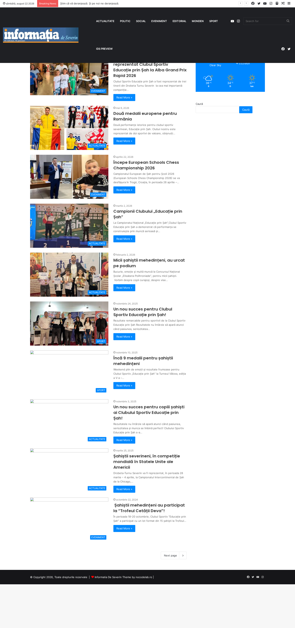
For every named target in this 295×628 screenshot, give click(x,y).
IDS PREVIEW (104, 48)
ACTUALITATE (105, 21)
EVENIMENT (159, 21)
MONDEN (198, 21)
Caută (199, 103)
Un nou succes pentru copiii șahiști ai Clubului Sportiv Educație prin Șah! (148, 412)
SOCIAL (141, 21)
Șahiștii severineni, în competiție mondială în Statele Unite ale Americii (146, 461)
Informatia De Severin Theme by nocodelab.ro (123, 577)
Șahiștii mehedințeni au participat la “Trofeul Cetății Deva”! (149, 508)
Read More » (124, 97)
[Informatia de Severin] (40, 35)
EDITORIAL (179, 21)
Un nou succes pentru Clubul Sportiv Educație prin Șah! (142, 312)
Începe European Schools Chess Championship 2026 (146, 165)
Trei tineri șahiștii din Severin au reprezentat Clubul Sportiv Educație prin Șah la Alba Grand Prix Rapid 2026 (150, 67)
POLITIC (125, 21)
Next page (170, 555)
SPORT (213, 21)
